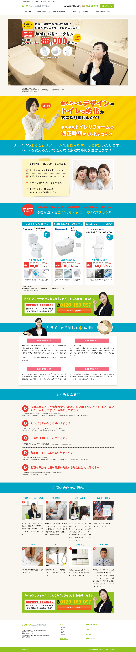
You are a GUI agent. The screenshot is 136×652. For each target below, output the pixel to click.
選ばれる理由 (41, 11)
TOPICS (62, 624)
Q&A (74, 11)
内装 (62, 632)
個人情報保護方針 (26, 649)
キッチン (63, 627)
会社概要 (85, 11)
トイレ (62, 631)
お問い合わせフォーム (103, 11)
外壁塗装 (63, 634)
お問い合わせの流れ (59, 11)
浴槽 (62, 629)
